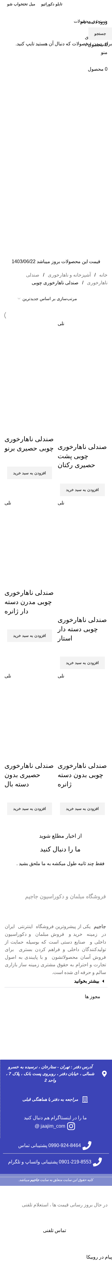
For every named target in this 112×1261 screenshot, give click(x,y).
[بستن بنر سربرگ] (104, 1193)
